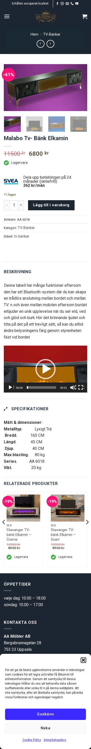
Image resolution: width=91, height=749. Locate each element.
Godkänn (45, 714)
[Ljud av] (73, 387)
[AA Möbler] (45, 16)
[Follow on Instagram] (62, 4)
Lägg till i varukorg (51, 205)
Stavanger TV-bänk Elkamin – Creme (19, 534)
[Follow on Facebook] (57, 4)
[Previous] (11, 88)
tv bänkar (21, 236)
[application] (45, 369)
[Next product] (40, 44)
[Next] (79, 88)
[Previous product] (50, 44)
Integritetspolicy (55, 740)
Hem (34, 34)
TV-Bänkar (51, 34)
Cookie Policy (31, 740)
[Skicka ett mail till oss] (67, 4)
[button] (83, 660)
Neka (46, 728)
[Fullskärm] (81, 387)
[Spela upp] (11, 387)
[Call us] (72, 4)
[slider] (41, 387)
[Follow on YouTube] (76, 4)
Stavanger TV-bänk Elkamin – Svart (63, 534)
